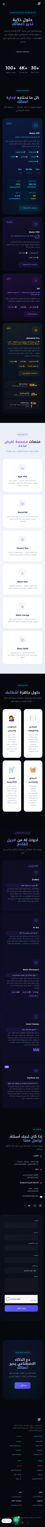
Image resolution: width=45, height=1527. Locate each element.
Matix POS (38, 1445)
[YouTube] (29, 1206)
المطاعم (39, 1465)
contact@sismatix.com (30, 1196)
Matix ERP (39, 1441)
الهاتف (36, 1255)
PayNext (18, 1450)
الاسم (36, 1220)
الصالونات (39, 1470)
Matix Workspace (15, 1445)
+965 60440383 (20, 1164)
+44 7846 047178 (16, 1505)
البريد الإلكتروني (33, 1243)
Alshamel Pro (38, 1454)
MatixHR (39, 1450)
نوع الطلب (35, 1266)
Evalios (18, 1441)
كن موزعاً (18, 1478)
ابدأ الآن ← (22, 1385)
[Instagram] (35, 1206)
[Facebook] (40, 1206)
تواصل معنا (17, 1474)
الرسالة (36, 1276)
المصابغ (40, 1474)
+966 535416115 (32, 1191)
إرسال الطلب (21, 1308)
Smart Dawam (16, 1454)
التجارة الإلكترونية (37, 1478)
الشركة (36, 1232)
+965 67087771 (32, 1164)
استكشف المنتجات (22, 51)
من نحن (19, 1465)
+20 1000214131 (32, 1177)
